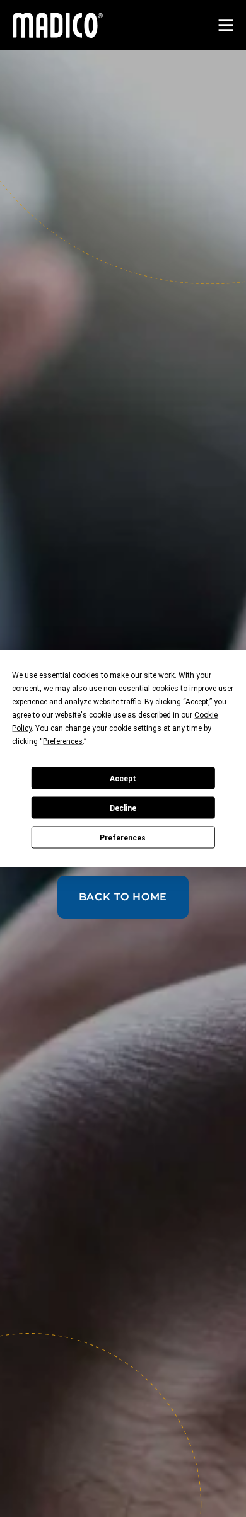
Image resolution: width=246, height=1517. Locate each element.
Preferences (123, 837)
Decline (123, 807)
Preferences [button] (63, 741)
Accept (123, 778)
